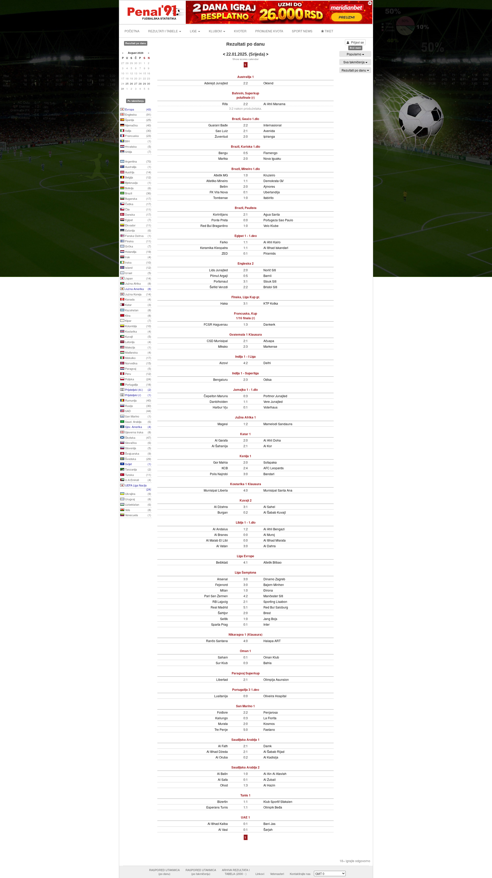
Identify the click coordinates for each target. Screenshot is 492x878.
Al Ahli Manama (274, 104)
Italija (137, 130)
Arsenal (222, 579)
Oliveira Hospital (274, 696)
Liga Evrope (245, 556)
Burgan (223, 512)
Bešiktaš (222, 562)
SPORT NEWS (302, 31)
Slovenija (137, 448)
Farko (224, 242)
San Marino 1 (245, 706)
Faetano (269, 729)
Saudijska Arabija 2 (245, 767)
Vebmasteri (277, 874)
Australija (137, 167)
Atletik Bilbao (272, 562)
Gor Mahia (220, 462)
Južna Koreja (137, 294)
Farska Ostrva (137, 236)
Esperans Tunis (217, 807)
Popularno (354, 54)
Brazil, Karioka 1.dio (245, 146)
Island (137, 267)
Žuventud (221, 136)
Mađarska (137, 352)
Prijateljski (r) (137, 395)
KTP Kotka (270, 303)
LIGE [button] (194, 31)
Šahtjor (223, 613)
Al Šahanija (220, 446)
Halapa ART (272, 640)
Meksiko (137, 358)
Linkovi (259, 874)
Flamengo (270, 153)
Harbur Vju (220, 407)
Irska (137, 262)
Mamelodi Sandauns (277, 424)
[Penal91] (153, 11)
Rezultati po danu (354, 70)
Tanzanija (137, 469)
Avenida (269, 130)
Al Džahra (221, 506)
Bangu (223, 153)
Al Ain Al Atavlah (274, 773)
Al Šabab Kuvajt (274, 512)
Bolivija (137, 188)
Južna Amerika (137, 289)
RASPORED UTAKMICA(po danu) (164, 872)
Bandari (268, 474)
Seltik (224, 618)
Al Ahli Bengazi (274, 529)
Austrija (137, 172)
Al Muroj (269, 534)
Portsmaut (221, 281)
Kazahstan (137, 310)
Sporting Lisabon (275, 601)
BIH (137, 141)
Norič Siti (269, 270)
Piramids (269, 253)
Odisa (267, 379)
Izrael (137, 273)
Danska (137, 214)
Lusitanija (221, 696)
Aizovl (223, 363)
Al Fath (223, 746)
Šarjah (268, 829)
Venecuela (137, 515)
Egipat (137, 220)
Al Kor (267, 446)
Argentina (137, 161)
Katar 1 (245, 434)
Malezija (137, 347)
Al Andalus (220, 529)
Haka (224, 303)
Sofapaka (270, 462)
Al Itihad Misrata (274, 540)
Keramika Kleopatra (214, 247)
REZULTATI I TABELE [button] (163, 31)
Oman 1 (245, 650)
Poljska (137, 379)
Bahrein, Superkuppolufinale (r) (245, 95)
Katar (137, 305)
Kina (137, 315)
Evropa (137, 109)
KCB (225, 468)
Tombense (220, 197)
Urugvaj (137, 499)
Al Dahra (269, 546)
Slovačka (137, 443)
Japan (137, 278)
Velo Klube (271, 225)
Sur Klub (222, 663)
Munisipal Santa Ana (277, 490)
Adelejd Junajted (216, 83)
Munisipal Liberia (216, 490)
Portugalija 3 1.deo (245, 689)
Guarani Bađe (218, 125)
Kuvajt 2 (246, 500)
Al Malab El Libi (217, 540)
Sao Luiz (222, 130)
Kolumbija (137, 326)
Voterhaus (270, 407)
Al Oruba (222, 757)
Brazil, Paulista (246, 207)
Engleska (137, 114)
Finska (137, 241)
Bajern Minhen (273, 584)
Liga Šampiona (245, 572)
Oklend (268, 83)
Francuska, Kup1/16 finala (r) (245, 315)
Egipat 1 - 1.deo (245, 235)
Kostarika (137, 331)
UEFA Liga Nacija (137, 485)
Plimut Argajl (219, 275)
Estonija (137, 230)
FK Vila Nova (219, 192)
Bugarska (137, 198)
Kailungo (221, 718)
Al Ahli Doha (272, 440)
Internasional (272, 125)
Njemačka (137, 125)
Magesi (223, 424)
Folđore (222, 712)
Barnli (267, 275)
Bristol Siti (270, 287)
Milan (224, 590)
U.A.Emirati (137, 480)
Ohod (224, 785)
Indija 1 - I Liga (245, 356)
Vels (137, 510)
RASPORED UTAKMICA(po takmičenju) (201, 872)
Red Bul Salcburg (275, 607)
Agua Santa (271, 214)
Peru (137, 374)
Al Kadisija (270, 757)
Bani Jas (269, 823)
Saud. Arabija (137, 422)
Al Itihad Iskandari (275, 247)
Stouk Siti (269, 281)
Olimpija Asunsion (276, 679)
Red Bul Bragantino (214, 225)
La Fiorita (269, 718)
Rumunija (137, 400)
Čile (137, 209)
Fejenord (221, 584)
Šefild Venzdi (219, 287)
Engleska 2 (246, 263)
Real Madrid (219, 607)
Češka (137, 204)
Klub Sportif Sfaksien (277, 801)
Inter (266, 624)
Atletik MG (221, 175)
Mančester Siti (273, 596)
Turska (137, 475)
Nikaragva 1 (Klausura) (245, 634)
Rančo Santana (217, 640)
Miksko (223, 346)
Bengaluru (220, 379)
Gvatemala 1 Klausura (245, 334)
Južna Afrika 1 (245, 417)
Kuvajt (137, 336)
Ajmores (269, 186)
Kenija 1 (245, 456)
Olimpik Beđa (272, 807)
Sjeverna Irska (137, 432)
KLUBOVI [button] (216, 31)
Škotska (137, 437)
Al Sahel (269, 506)
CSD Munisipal (217, 340)
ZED (225, 253)
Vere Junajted (273, 401)
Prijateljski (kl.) (137, 389)
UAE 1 (245, 817)
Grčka (137, 246)
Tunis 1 (245, 795)
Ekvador (137, 225)
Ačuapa (268, 340)
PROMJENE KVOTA (269, 31)
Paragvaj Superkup (246, 673)
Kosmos (269, 723)
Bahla (267, 663)
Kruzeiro (269, 175)
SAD (137, 411)
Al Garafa (221, 440)
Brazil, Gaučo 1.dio (245, 118)
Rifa (225, 104)
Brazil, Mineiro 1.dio (245, 168)
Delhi (267, 363)
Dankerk (269, 324)
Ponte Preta (219, 220)
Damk (267, 746)
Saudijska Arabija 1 (245, 739)
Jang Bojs (270, 618)
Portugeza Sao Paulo (278, 220)
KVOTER (240, 31)
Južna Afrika (137, 283)
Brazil (137, 193)
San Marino (137, 416)
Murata (223, 723)
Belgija (137, 177)
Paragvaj (137, 368)
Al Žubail (269, 779)
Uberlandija (271, 192)
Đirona (268, 590)
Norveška (137, 363)
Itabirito (268, 197)
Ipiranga (269, 136)
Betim (224, 186)
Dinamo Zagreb (274, 579)
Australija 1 (245, 76)
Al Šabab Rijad (273, 751)
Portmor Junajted (275, 396)
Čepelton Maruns (216, 396)
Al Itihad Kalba (218, 823)
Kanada (137, 299)
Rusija (137, 406)
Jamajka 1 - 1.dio (245, 389)
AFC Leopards (273, 468)
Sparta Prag (219, 624)
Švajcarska (137, 453)
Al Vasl (223, 829)
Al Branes (221, 534)
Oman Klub (271, 657)
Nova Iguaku (272, 158)
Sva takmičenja (354, 62)
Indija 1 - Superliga (245, 373)
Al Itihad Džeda (217, 751)
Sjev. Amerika (137, 427)
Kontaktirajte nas (300, 874)
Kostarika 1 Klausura (245, 484)
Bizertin (222, 801)
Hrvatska (137, 146)
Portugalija (137, 384)
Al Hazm (269, 785)
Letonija (137, 342)
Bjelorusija (137, 183)
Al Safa (223, 779)
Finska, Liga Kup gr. (245, 297)
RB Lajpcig (220, 601)
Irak (137, 257)
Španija (137, 120)
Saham (223, 657)
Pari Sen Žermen (216, 596)
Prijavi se (357, 42)
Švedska (137, 459)
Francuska (137, 136)
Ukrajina (137, 494)
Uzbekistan (137, 504)
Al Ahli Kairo (272, 242)
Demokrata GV (273, 180)
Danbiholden (219, 401)
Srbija (137, 151)
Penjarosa (270, 712)
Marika (223, 158)
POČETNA (132, 31)
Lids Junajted (218, 270)
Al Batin (222, 773)
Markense (270, 346)
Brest (267, 613)
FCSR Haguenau (216, 324)
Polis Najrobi (219, 474)
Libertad (222, 679)
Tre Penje (221, 729)
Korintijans (220, 214)
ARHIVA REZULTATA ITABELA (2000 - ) (236, 872)
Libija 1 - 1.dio (245, 522)
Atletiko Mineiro (217, 180)
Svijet (137, 464)
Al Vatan (222, 546)
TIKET (328, 31)
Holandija (137, 252)
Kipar (137, 320)
